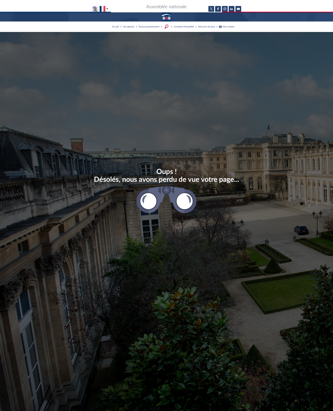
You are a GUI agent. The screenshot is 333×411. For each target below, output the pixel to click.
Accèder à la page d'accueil (166, 16)
